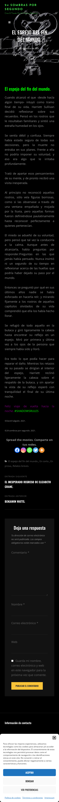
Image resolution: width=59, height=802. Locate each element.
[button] (54, 737)
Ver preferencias (29, 789)
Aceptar (29, 772)
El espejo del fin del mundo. (23, 461)
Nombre (18, 604)
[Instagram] (23, 450)
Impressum (49, 797)
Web (14, 642)
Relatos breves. (21, 465)
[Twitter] (35, 450)
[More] (42, 450)
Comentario (20, 552)
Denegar (29, 781)
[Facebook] (17, 450)
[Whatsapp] (29, 450)
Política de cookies (13, 797)
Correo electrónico (24, 623)
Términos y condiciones (32, 797)
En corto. (44, 461)
